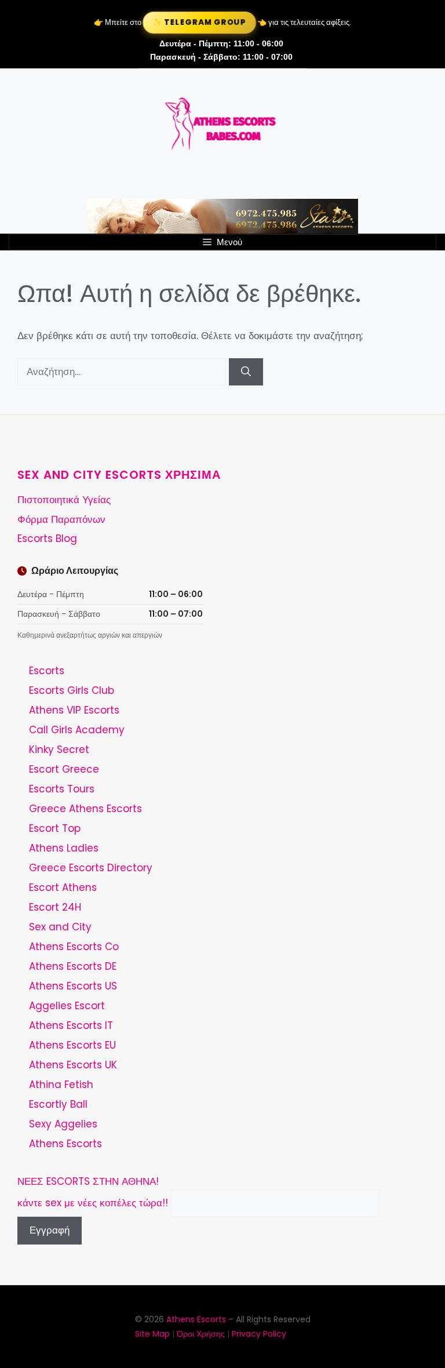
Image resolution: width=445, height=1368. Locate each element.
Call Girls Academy (77, 730)
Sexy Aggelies (63, 1124)
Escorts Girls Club (71, 690)
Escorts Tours (61, 789)
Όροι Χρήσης (201, 1334)
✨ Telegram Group (199, 22)
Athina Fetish (61, 1085)
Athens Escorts (65, 1144)
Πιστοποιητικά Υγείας (64, 500)
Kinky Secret (59, 749)
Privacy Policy (259, 1334)
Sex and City (60, 927)
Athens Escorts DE (72, 966)
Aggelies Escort (67, 1006)
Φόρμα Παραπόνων (61, 519)
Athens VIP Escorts (74, 710)
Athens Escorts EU (72, 1045)
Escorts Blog (47, 538)
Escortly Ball (58, 1104)
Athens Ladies (64, 848)
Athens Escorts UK (73, 1065)
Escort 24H (55, 907)
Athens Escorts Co (74, 947)
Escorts (46, 671)
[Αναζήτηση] (246, 372)
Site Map (152, 1334)
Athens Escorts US (73, 986)
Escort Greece (64, 769)
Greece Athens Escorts (85, 809)
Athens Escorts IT (71, 1025)
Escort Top (55, 828)
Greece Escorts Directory (90, 868)
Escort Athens (63, 887)
